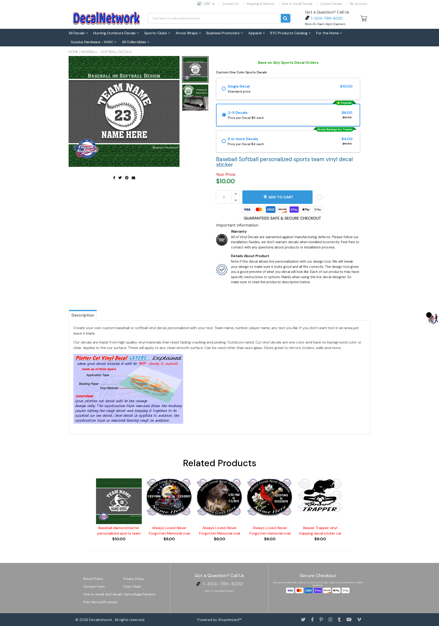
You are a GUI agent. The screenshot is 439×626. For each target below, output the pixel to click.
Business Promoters (223, 33)
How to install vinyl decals (102, 594)
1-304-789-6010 (326, 18)
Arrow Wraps (187, 33)
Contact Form (94, 586)
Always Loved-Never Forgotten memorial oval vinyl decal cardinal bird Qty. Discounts (269, 530)
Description (83, 315)
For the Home (328, 33)
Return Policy (93, 579)
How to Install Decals (297, 3)
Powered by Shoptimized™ (219, 619)
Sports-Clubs (156, 33)
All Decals (77, 33)
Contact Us (230, 3)
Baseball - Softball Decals (106, 52)
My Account (358, 3)
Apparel (255, 33)
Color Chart (132, 586)
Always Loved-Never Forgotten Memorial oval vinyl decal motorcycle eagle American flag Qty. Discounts (169, 530)
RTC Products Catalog (289, 33)
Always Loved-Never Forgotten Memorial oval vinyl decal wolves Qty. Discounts (219, 530)
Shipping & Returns (260, 3)
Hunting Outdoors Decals (115, 33)
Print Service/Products (100, 602)
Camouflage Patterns (139, 594)
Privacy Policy (133, 579)
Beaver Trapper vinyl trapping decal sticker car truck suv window (320, 530)
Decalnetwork (101, 619)
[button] (433, 318)
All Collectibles (134, 42)
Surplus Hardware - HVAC (92, 42)
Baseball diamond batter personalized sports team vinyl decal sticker (119, 530)
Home (73, 52)
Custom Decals (331, 3)
